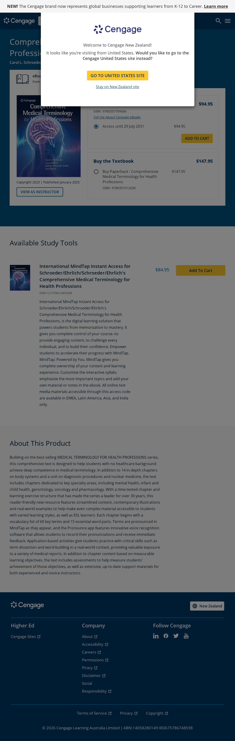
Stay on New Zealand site (117, 86)
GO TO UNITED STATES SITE (118, 75)
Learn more (216, 6)
